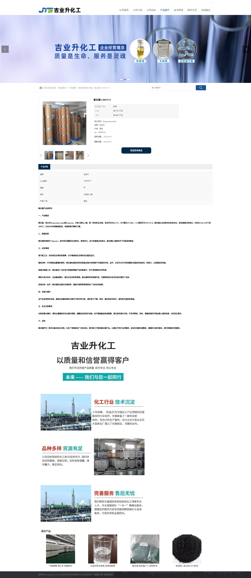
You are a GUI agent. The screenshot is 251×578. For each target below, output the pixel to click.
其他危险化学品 (86, 88)
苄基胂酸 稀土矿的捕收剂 (60, 566)
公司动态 (151, 10)
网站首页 (62, 88)
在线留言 (205, 10)
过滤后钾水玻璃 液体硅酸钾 (102, 566)
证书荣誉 (178, 10)
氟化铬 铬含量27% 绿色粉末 (144, 566)
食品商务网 (108, 575)
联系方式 (192, 10)
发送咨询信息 (136, 150)
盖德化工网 (98, 575)
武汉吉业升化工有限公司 (70, 575)
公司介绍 (137, 10)
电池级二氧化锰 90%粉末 (187, 566)
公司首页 (124, 10)
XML (82, 575)
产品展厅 (165, 10)
